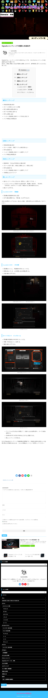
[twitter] (9, 55)
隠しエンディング (22, 84)
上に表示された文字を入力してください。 (10, 523)
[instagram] (10, 55)
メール (4, 509)
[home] (13, 55)
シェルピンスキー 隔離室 (24, 87)
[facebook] (19, 475)
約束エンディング (22, 81)
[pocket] (22, 475)
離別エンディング (22, 74)
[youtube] (12, 55)
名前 (3, 505)
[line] (28, 475)
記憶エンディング (22, 77)
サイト (3, 514)
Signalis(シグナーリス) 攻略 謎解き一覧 (29, 539)
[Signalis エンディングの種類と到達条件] (25, 475)
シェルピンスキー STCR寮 (24, 89)
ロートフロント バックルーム (25, 92)
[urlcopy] (31, 475)
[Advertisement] (24, 129)
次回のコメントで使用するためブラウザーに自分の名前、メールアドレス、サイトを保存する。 (21, 519)
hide (28, 70)
